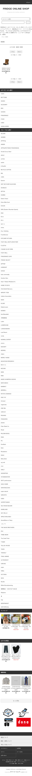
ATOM (22, 763)
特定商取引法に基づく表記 (11, 761)
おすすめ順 (12, 47)
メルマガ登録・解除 (13, 763)
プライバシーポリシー (21, 761)
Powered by (7, 772)
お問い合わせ (3, 755)
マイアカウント (4, 748)
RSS (19, 763)
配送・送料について (19, 760)
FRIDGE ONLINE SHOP (16, 8)
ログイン (3, 751)
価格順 (17, 47)
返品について (26, 760)
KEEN (7, 36)
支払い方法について (10, 760)
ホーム (3, 36)
